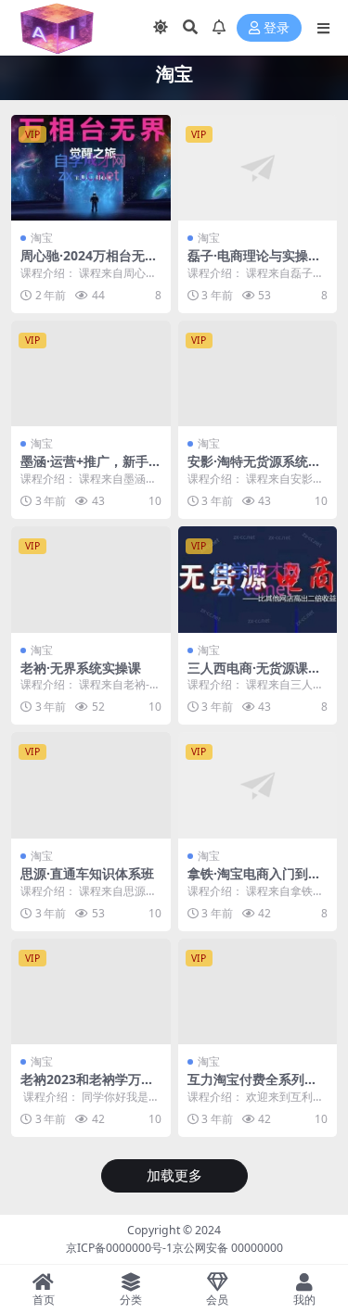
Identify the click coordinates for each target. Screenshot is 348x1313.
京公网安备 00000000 (228, 1248)
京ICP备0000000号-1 (119, 1248)
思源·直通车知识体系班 (87, 873)
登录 (277, 28)
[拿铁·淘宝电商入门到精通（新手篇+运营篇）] (258, 785)
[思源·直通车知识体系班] (91, 785)
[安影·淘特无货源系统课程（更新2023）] (258, 373)
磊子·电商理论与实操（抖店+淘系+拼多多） (253, 263)
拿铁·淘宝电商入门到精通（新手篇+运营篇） (254, 881)
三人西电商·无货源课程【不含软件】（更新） (254, 675)
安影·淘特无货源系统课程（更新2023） (254, 469)
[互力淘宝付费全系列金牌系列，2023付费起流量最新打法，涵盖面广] (258, 991)
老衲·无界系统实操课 (80, 667)
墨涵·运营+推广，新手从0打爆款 (84, 469)
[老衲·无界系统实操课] (91, 579)
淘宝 (42, 238)
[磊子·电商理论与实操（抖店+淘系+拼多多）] (258, 168)
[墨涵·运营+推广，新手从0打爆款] (91, 373)
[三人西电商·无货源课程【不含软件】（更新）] (258, 579)
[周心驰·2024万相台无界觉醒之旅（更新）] (91, 168)
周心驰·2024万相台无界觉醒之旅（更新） (89, 263)
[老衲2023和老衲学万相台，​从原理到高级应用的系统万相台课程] (91, 991)
